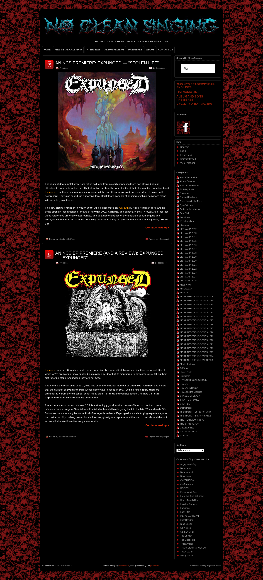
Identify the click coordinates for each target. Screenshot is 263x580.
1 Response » (161, 263)
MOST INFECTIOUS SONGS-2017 (196, 328)
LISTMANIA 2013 (188, 233)
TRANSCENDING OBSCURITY (195, 548)
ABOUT (150, 49)
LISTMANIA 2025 (188, 280)
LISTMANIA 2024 (188, 277)
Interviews (185, 217)
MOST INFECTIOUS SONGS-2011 (196, 304)
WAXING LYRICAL (189, 431)
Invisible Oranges (188, 504)
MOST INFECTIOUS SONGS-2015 (196, 320)
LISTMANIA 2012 (188, 229)
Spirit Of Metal (187, 532)
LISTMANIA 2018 (188, 253)
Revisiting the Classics (191, 392)
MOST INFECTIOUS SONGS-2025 (196, 360)
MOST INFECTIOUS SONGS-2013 (196, 312)
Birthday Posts (187, 189)
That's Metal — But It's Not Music (195, 412)
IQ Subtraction (187, 221)
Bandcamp (185, 468)
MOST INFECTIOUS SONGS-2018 (196, 332)
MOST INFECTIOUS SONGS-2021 (196, 344)
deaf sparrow (186, 484)
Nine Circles (186, 524)
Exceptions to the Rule (191, 201)
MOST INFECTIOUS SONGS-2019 (196, 336)
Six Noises (185, 528)
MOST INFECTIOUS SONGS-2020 (196, 340)
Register (184, 147)
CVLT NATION (187, 480)
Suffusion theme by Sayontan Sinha (205, 565)
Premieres (64, 68)
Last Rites (185, 512)
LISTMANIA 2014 (188, 237)
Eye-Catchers (186, 205)
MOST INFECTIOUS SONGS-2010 (196, 300)
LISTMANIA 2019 (188, 257)
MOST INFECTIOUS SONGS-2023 (196, 352)
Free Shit (184, 213)
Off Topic (184, 368)
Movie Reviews (187, 364)
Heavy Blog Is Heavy (190, 500)
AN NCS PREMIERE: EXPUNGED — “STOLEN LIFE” (107, 62)
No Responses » (159, 68)
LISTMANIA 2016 (188, 245)
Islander (62, 239)
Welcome (184, 435)
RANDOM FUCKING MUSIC (193, 380)
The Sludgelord (187, 540)
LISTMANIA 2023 (188, 273)
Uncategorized (187, 428)
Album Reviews (187, 181)
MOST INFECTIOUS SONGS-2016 (196, 324)
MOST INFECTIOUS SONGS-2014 (196, 316)
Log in (183, 151)
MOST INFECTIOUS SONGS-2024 (196, 356)
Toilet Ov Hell (186, 544)
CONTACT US (165, 49)
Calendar (184, 193)
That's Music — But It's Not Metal (195, 416)
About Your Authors (189, 177)
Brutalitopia (185, 476)
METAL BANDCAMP (190, 516)
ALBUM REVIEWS (114, 49)
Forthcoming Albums (190, 209)
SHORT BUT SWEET (190, 400)
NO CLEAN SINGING (64, 565)
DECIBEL (185, 488)
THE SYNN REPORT (190, 424)
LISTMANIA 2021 (188, 265)
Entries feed (186, 155)
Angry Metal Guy (188, 464)
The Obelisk (186, 536)
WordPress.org (187, 163)
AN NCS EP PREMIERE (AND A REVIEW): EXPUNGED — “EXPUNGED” (109, 255)
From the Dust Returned (192, 496)
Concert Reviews (188, 197)
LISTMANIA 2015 (188, 241)
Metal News (185, 285)
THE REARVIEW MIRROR (193, 420)
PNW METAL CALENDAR (68, 49)
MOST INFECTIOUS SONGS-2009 (196, 296)
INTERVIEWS (93, 49)
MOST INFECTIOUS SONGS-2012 (196, 308)
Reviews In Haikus (189, 388)
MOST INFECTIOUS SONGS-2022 (196, 348)
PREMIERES (135, 49)
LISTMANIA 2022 (188, 269)
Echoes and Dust (188, 492)
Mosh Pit (184, 292)
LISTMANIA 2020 (188, 261)
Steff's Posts (186, 408)
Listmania (184, 225)
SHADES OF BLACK (190, 396)
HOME (47, 49)
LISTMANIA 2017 (188, 249)
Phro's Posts (186, 372)
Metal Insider (186, 520)
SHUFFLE (185, 404)
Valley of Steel (187, 555)
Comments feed (188, 159)
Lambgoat (185, 508)
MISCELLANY (187, 288)
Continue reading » (157, 227)
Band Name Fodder (189, 185)
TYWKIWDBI (186, 551)
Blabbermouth (187, 472)
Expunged (164, 239)
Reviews (184, 384)
